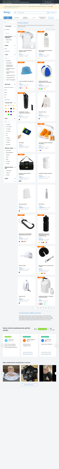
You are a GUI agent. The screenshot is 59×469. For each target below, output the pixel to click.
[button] (10, 48)
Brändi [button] (6, 45)
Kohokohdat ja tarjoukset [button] (8, 37)
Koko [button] (6, 118)
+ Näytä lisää (6, 99)
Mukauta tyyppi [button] (9, 148)
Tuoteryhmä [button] (8, 26)
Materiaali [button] (7, 84)
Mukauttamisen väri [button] (9, 167)
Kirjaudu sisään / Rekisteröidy (51, 18)
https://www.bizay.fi (24, 6)
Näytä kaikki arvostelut (28, 384)
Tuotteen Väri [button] (8, 102)
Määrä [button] (6, 178)
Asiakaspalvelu (42, 4)
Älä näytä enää (48, 2)
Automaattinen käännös (28, 352)
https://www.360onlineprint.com (11, 7)
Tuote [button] (6, 54)
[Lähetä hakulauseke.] (5, 22)
